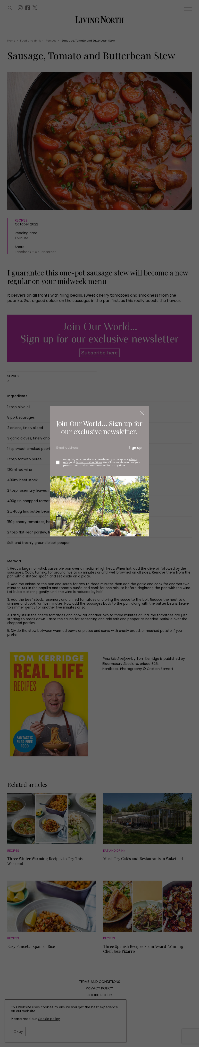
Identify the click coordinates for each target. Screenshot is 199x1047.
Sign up (135, 447)
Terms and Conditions (89, 462)
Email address (67, 450)
